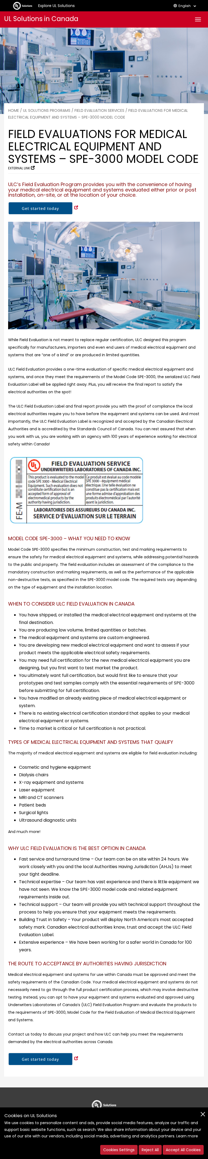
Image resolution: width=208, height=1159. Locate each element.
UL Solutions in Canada (41, 18)
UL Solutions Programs (46, 110)
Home (13, 110)
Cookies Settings (119, 1150)
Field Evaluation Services (99, 110)
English (184, 5)
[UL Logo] (104, 1103)
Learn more (187, 1136)
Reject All (150, 1150)
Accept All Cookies (183, 1150)
